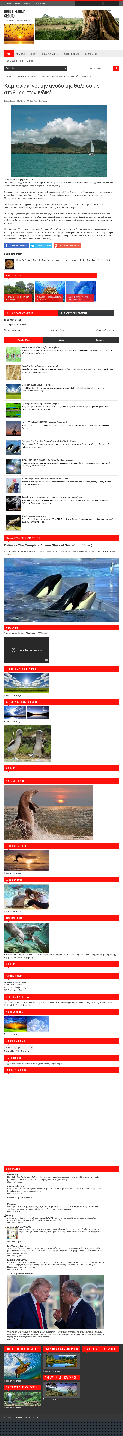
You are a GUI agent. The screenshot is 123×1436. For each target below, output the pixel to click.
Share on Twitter (44, 246)
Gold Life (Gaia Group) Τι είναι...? (37, 385)
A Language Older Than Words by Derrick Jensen (45, 478)
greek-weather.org (15, 1186)
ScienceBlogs (85, 1002)
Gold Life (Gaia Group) (28, 1417)
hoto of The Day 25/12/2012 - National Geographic (45, 422)
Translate (25, 1051)
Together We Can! (71, 54)
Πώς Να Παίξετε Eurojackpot (19, 1177)
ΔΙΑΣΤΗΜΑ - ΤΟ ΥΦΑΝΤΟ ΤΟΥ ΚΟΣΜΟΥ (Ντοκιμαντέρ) (47, 460)
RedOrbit (8, 1005)
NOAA (7, 1002)
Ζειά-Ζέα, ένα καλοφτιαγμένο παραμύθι (40, 366)
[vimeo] (90, 4)
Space (41, 1002)
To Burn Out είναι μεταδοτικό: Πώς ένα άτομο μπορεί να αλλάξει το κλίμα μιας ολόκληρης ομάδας (46, 1248)
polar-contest (12, 1218)
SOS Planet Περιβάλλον (38, 101)
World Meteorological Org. (15, 987)
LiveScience (29, 1005)
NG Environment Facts (14, 990)
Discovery (14, 1002)
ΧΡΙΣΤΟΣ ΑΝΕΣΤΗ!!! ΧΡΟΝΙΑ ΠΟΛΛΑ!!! (35, 1229)
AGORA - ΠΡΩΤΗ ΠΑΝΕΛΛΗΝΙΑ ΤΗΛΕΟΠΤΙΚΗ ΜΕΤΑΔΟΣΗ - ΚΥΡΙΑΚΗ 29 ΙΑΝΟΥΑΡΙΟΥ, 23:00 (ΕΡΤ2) (49, 1262)
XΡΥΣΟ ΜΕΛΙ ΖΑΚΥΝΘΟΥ (19, 1227)
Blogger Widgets (56, 1064)
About (18, 3)
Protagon (11, 1204)
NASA (22, 1002)
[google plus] (115, 4)
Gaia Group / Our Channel (19, 61)
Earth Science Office (13, 985)
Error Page (40, 3)
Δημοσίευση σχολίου (17, 324)
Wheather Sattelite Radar (15, 982)
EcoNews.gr (12, 1175)
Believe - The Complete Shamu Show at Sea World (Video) (49, 441)
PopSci (75, 1002)
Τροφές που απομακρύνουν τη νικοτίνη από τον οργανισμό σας (52, 497)
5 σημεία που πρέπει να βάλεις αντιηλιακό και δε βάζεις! (29, 1189)
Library (34, 54)
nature (59, 1002)
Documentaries (50, 54)
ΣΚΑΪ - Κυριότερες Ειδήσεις (20, 1274)
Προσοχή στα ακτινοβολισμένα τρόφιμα (40, 403)
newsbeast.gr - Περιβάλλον (19, 1197)
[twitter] (84, 4)
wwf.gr (10, 1215)
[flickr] (97, 4)
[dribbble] (103, 4)
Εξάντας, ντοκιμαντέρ (17, 1260)
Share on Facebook (18, 246)
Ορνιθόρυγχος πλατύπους (34, 516)
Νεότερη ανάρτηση (12, 330)
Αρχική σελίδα (57, 330)
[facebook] (78, 4)
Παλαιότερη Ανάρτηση (104, 330)
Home (8, 3)
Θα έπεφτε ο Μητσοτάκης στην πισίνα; (22, 1207)
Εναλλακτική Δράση (16, 1246)
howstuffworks (106, 1002)
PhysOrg (95, 1002)
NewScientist (18, 1005)
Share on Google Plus (69, 246)
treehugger (66, 1002)
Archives (20, 54)
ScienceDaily (50, 1002)
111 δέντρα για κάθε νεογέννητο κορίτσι (40, 347)
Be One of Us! (91, 54)
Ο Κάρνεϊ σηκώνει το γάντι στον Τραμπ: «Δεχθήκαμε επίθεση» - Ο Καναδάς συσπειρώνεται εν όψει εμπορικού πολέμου (55, 1332)
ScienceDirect (31, 1002)
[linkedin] (109, 4)
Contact (27, 3)
